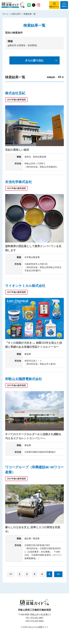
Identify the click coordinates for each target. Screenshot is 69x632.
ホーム (6, 14)
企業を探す (16, 14)
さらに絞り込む (34, 60)
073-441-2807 (36, 618)
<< (10, 574)
